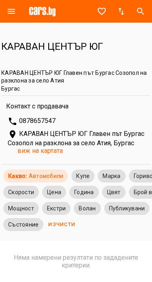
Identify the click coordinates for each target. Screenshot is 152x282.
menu (11, 11)
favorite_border (102, 11)
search (141, 11)
